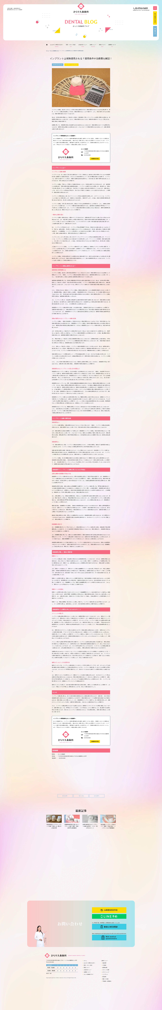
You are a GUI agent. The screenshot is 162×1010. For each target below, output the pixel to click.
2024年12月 (101, 849)
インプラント (74, 64)
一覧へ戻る (81, 796)
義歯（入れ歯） (105, 978)
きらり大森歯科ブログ (88, 974)
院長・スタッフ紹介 (88, 965)
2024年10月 (101, 856)
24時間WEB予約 (95, 158)
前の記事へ (65, 796)
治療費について (87, 972)
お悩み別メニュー (87, 969)
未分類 (75, 845)
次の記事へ (97, 796)
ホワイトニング (105, 972)
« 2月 (50, 863)
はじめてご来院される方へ (89, 962)
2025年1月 (100, 845)
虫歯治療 (104, 962)
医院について (86, 967)
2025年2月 (100, 842)
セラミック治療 (105, 969)
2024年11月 (101, 852)
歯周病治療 (104, 967)
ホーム (85, 960)
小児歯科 (104, 965)
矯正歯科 (104, 976)
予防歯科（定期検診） (107, 981)
